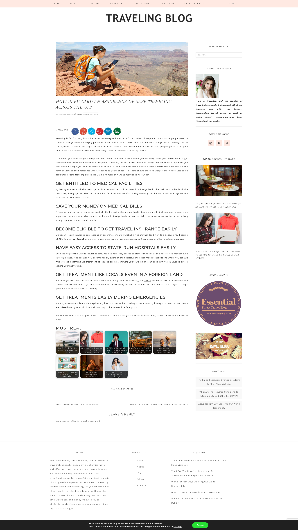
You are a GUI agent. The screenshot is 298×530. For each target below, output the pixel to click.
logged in (74, 421)
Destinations (127, 389)
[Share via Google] (83, 134)
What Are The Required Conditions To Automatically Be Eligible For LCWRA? (219, 254)
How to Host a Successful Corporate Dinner (196, 492)
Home (140, 460)
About (140, 466)
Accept (200, 525)
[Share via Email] (117, 134)
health (147, 280)
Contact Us (140, 485)
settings (178, 526)
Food (140, 473)
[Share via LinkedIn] (108, 134)
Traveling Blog (149, 20)
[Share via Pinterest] (100, 134)
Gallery (140, 479)
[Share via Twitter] (91, 134)
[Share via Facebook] (75, 134)
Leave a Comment (90, 114)
